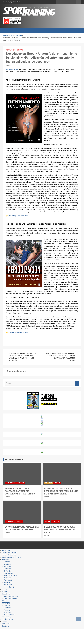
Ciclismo (7, 566)
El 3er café (8, 585)
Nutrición (19, 521)
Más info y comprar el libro (18, 216)
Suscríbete (6, 594)
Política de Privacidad (9, 553)
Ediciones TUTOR (12, 69)
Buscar (77, 383)
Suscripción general (11, 596)
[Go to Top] (78, 619)
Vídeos (47, 521)
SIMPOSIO (6, 624)
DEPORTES (6, 603)
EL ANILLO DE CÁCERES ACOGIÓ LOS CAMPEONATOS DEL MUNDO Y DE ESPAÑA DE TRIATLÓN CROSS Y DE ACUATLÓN (22, 356)
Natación (7, 571)
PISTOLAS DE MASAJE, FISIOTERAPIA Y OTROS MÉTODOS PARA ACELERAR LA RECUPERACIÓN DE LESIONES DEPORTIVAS (60, 356)
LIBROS (5, 621)
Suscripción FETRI (10, 598)
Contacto (5, 626)
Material (21, 483)
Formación (10, 50)
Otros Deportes (9, 587)
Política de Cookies (9, 555)
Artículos (9, 521)
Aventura (48, 483)
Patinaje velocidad (10, 576)
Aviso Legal (6, 550)
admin (9, 66)
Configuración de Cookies (11, 557)
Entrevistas (8, 582)
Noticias (19, 50)
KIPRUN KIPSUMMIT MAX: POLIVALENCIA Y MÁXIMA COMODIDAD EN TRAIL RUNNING (20, 491)
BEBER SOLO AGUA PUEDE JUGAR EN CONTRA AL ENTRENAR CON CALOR (60, 529)
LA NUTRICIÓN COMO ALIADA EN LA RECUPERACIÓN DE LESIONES (22, 528)
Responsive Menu (78, 2)
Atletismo (7, 564)
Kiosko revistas (7, 619)
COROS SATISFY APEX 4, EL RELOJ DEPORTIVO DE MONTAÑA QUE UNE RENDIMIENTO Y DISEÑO (61, 491)
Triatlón (7, 562)
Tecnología (8, 580)
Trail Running (11, 483)
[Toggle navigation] (6, 30)
